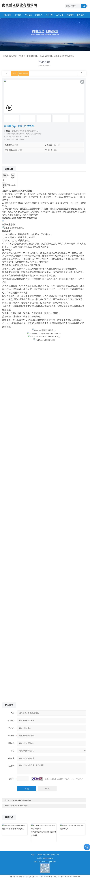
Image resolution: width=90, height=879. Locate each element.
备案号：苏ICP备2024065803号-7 (42, 877)
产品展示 (28, 15)
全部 (14, 73)
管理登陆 (69, 877)
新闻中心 (38, 15)
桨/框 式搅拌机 (32, 56)
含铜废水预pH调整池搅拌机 (21, 800)
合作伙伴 (59, 15)
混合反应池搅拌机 (46, 56)
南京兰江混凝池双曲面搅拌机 (13, 829)
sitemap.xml (76, 877)
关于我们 (17, 15)
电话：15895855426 (45, 858)
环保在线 (63, 877)
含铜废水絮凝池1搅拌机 (19, 806)
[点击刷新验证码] (37, 779)
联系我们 (80, 15)
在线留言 (70, 15)
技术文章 (49, 15)
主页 (15, 56)
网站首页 (7, 15)
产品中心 (22, 56)
